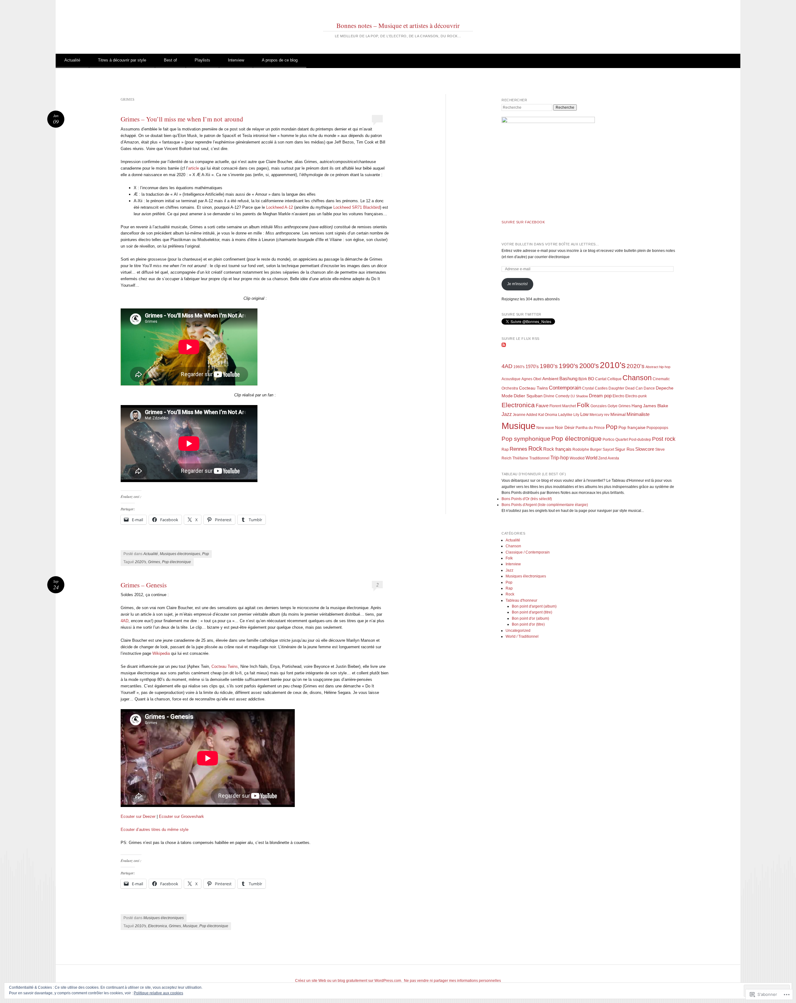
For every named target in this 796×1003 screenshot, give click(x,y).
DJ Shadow (579, 396)
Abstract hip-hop (658, 367)
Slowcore (644, 449)
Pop (205, 554)
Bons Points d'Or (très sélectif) (527, 499)
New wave (545, 428)
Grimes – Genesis (144, 585)
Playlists (202, 60)
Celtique (614, 379)
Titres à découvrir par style (122, 60)
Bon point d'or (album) (530, 618)
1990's (568, 365)
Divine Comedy (557, 396)
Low (584, 414)
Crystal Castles (595, 388)
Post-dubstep (640, 439)
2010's (140, 926)
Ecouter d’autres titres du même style (154, 829)
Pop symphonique (526, 438)
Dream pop (600, 395)
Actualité (72, 60)
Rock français (557, 449)
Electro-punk (636, 396)
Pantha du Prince (590, 428)
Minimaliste (638, 414)
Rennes (518, 449)
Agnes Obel (531, 379)
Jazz (507, 414)
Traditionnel (539, 458)
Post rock (663, 439)
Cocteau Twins (224, 666)
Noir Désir (565, 427)
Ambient (550, 378)
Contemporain (565, 388)
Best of (170, 60)
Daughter (616, 388)
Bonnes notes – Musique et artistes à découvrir (398, 25)
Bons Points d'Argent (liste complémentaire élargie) (545, 505)
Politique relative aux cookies (158, 993)
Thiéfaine (520, 458)
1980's (549, 365)
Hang (637, 405)
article (193, 168)
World (591, 457)
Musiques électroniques (180, 554)
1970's (532, 366)
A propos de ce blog (280, 60)
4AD (124, 620)
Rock (535, 448)
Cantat (600, 379)
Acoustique (511, 379)
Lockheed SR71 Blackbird (356, 207)
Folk (583, 404)
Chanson (637, 378)
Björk (582, 379)
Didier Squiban (528, 396)
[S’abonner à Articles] (504, 346)
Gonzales (598, 406)
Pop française (632, 427)
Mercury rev (599, 415)
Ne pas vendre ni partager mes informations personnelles (452, 980)
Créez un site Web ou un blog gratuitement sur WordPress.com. (348, 980)
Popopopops (657, 428)
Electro (618, 396)
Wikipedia (161, 653)
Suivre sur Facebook (523, 222)
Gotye (613, 406)
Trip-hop (559, 457)
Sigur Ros (624, 449)
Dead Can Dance (640, 388)
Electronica (157, 926)
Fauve (542, 405)
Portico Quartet (615, 439)
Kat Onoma (547, 415)
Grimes (154, 562)
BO (591, 378)
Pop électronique (176, 562)
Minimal (618, 414)
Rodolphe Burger (587, 449)
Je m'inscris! (517, 284)
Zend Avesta (608, 458)
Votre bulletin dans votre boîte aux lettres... (550, 244)
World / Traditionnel (522, 636)
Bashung (568, 378)
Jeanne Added (525, 415)
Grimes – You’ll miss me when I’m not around (182, 119)
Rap (505, 449)
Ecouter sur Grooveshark (181, 816)
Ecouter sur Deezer (138, 816)
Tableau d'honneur (521, 600)
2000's (589, 366)
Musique (190, 926)
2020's (140, 562)
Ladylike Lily (568, 415)
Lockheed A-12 (279, 207)
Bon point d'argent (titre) (532, 612)
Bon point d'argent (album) (534, 606)
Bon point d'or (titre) (528, 624)
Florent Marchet (562, 406)
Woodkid (577, 458)
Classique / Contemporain (528, 552)
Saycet (608, 449)
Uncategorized (518, 630)
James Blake (655, 405)
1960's (519, 367)
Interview (236, 60)
